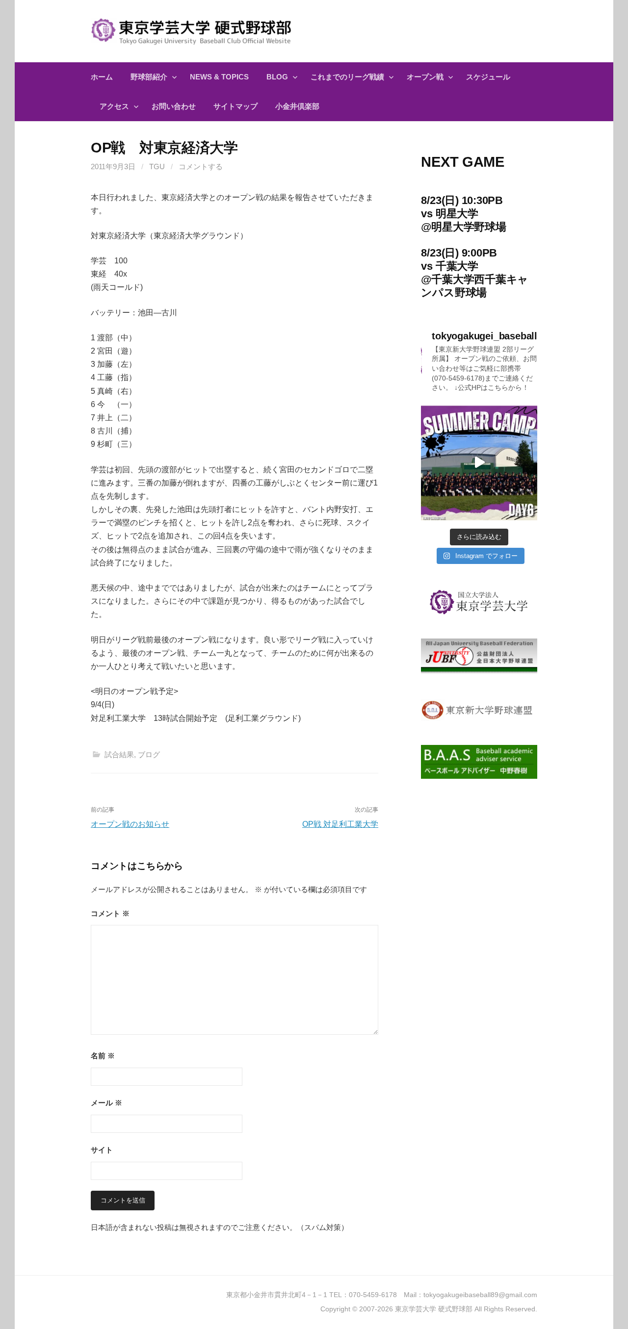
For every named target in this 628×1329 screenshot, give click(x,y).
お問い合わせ (174, 106)
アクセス (114, 106)
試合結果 (119, 754)
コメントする (201, 166)
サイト (102, 1150)
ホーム (102, 77)
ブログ (149, 754)
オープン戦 (425, 77)
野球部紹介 (149, 77)
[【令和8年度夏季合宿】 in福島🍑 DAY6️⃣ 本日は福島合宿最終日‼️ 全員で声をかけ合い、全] (479, 463)
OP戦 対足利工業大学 (340, 824)
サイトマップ (235, 106)
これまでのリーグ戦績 (347, 77)
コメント (110, 913)
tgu (157, 166)
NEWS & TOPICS (219, 77)
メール (106, 1103)
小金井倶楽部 (297, 106)
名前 (103, 1055)
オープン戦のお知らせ (130, 824)
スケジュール (488, 77)
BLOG (277, 77)
